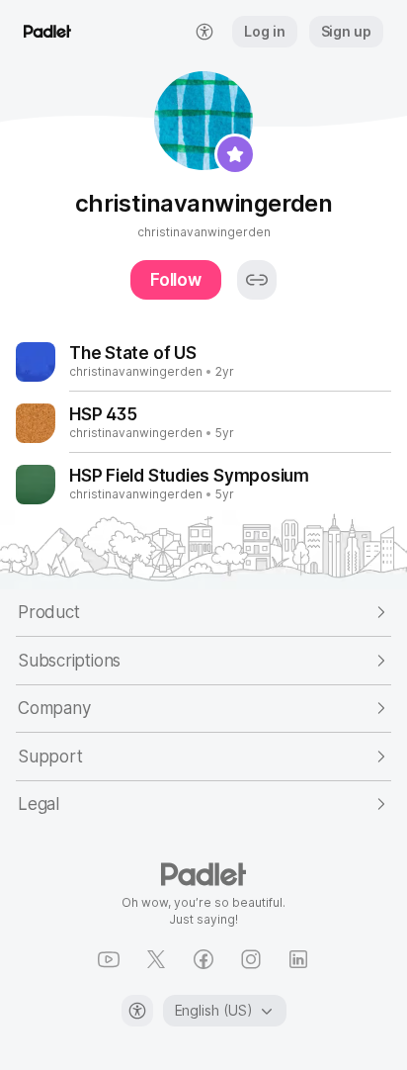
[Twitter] (156, 959)
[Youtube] (109, 959)
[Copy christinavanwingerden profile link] (257, 280)
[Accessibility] (137, 1010)
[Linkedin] (298, 959)
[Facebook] (203, 959)
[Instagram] (251, 959)
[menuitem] (204, 31)
